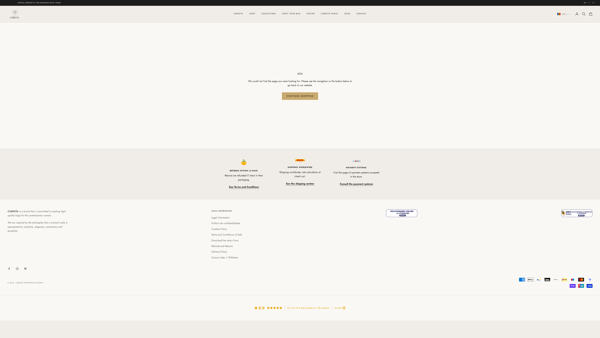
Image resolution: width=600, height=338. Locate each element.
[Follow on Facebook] (9, 268)
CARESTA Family (329, 13)
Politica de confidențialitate (225, 223)
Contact (361, 13)
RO (593, 3)
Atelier (311, 13)
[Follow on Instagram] (17, 268)
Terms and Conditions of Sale (226, 234)
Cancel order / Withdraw (224, 257)
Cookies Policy (219, 229)
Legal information (220, 217)
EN (585, 3)
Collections (268, 13)
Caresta (238, 13)
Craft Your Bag (291, 13)
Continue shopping (300, 96)
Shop (252, 13)
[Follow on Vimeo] (25, 268)
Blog (347, 13)
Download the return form (224, 240)
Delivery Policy (219, 251)
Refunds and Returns (222, 246)
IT (589, 3)
